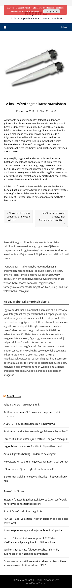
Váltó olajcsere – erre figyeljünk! (22, 404)
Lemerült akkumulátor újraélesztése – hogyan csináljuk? (36, 438)
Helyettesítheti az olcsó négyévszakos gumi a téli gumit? (36, 461)
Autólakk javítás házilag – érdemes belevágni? (30, 454)
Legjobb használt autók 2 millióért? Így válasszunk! (33, 446)
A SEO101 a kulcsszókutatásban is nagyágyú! (29, 423)
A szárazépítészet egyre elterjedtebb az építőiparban (33, 530)
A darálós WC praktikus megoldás (23, 511)
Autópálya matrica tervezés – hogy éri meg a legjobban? (35, 431)
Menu (64, 27)
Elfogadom (52, 11)
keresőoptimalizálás (53, 318)
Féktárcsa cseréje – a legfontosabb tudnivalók (30, 469)
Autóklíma (14, 396)
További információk (30, 11)
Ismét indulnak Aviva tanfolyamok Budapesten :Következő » (52, 218)
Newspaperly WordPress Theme (42, 581)
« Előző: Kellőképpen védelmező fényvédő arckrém (18, 217)
